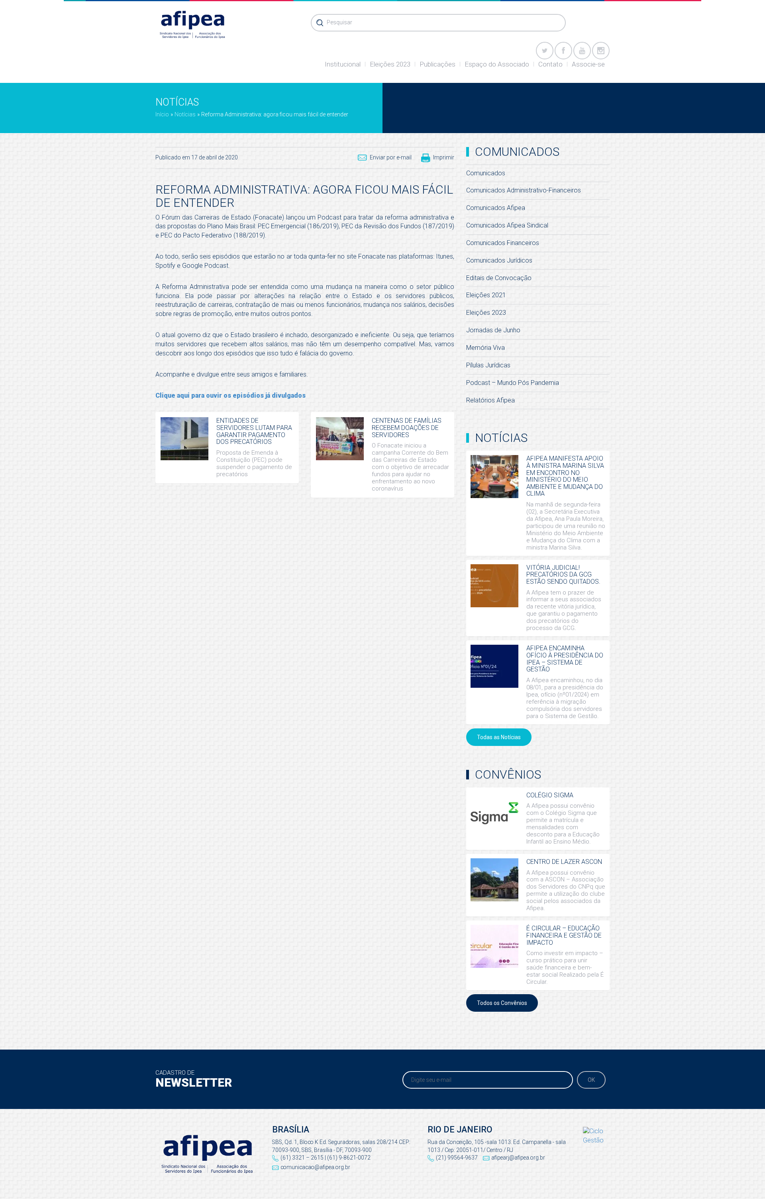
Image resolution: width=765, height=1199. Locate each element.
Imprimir (443, 157)
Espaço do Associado (497, 64)
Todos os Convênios (502, 1003)
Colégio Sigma (549, 795)
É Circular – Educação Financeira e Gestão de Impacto (564, 935)
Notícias (185, 114)
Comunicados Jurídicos (499, 260)
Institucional (343, 64)
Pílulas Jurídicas (488, 365)
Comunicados (485, 173)
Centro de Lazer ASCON (564, 861)
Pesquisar (339, 22)
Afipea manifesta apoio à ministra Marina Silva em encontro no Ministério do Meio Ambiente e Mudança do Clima (565, 476)
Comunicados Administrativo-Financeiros (523, 190)
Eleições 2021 (486, 295)
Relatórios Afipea (490, 400)
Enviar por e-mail (391, 157)
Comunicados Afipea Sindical (507, 225)
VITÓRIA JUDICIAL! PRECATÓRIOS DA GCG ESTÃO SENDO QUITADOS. (563, 574)
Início (162, 114)
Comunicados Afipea (495, 208)
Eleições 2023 (390, 64)
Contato (550, 64)
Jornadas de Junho (493, 330)
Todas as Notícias (499, 737)
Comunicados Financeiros (502, 243)
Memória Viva (485, 347)
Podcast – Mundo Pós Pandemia (512, 383)
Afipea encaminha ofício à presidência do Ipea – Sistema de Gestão (564, 658)
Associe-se (588, 64)
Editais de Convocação (499, 278)
